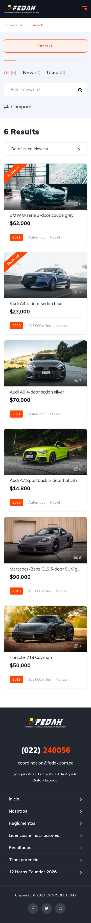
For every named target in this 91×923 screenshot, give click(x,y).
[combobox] (45, 149)
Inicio (14, 798)
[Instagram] (60, 908)
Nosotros (18, 811)
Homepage (13, 25)
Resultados (20, 847)
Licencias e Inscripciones (34, 835)
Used (56, 72)
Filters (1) (45, 46)
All (10, 72)
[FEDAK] (21, 9)
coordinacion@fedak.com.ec (45, 762)
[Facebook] (33, 908)
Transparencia (23, 859)
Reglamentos (22, 823)
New (32, 72)
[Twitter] (46, 908)
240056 (45, 750)
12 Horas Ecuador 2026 (33, 871)
